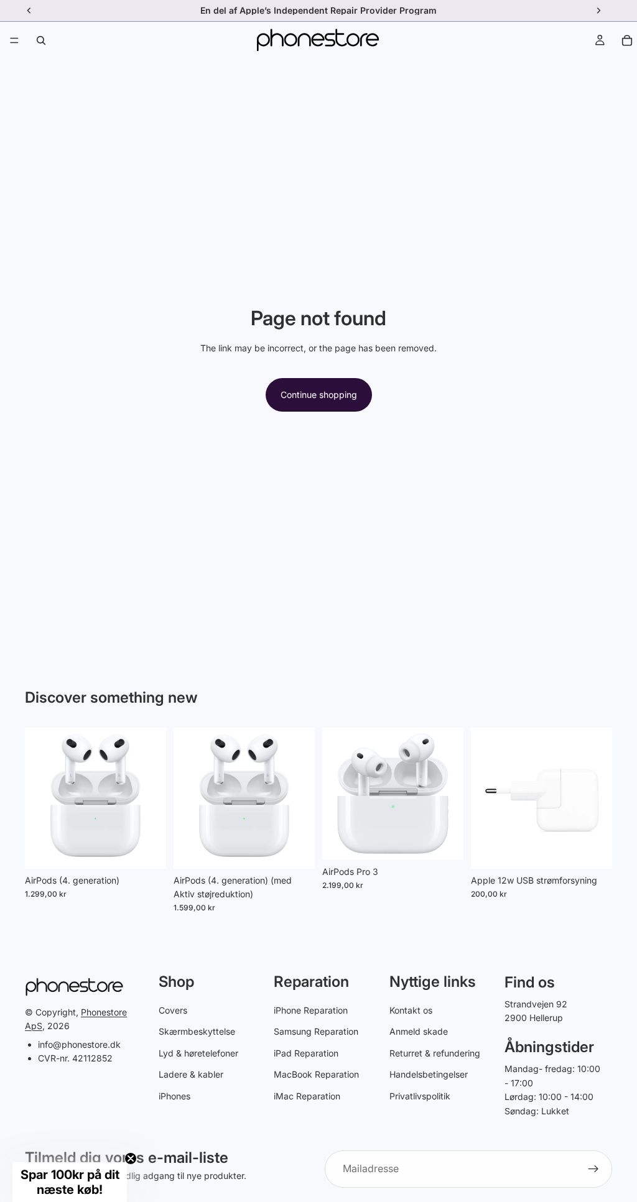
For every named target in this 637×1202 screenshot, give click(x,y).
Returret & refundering (434, 1053)
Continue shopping (319, 394)
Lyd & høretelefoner (198, 1053)
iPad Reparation (306, 1053)
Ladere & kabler (191, 1074)
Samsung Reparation (316, 1031)
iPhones (174, 1096)
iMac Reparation (307, 1096)
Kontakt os (410, 1010)
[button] (69, 1182)
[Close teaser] (130, 1158)
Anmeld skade (418, 1031)
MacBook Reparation (316, 1074)
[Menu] (14, 40)
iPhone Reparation (311, 1010)
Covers (173, 1010)
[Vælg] (593, 849)
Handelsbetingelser (428, 1074)
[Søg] (41, 40)
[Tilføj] (147, 849)
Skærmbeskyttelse (197, 1031)
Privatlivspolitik (419, 1096)
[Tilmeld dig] (593, 1169)
